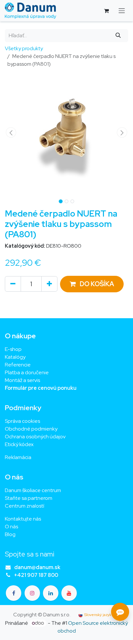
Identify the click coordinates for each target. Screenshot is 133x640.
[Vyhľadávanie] (118, 35)
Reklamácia (18, 457)
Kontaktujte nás (23, 518)
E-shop (13, 349)
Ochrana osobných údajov (35, 436)
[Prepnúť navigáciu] (121, 10)
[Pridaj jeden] (49, 284)
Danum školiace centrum (33, 490)
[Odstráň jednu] (13, 284)
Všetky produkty (24, 48)
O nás (11, 526)
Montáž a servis (22, 380)
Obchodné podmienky (31, 428)
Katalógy (15, 357)
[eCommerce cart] (106, 10)
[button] (11, 132)
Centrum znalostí (24, 505)
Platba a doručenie (27, 372)
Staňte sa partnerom (28, 498)
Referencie (18, 364)
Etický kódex (20, 444)
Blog (10, 534)
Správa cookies (22, 421)
